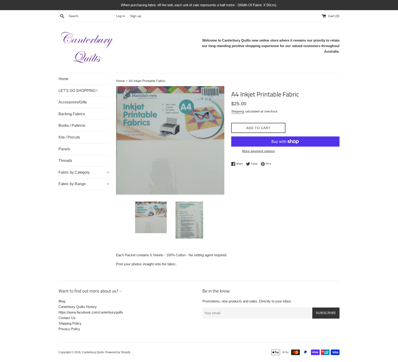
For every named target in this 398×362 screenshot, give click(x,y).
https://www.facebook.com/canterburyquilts (91, 312)
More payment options (258, 151)
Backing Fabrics (72, 114)
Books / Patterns (72, 125)
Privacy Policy (69, 329)
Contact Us (67, 318)
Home (63, 79)
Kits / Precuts (69, 137)
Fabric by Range (84, 184)
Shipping (237, 111)
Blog (62, 301)
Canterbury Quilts (93, 352)
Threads (65, 161)
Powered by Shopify (117, 352)
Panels (64, 149)
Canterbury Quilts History (78, 307)
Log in (120, 16)
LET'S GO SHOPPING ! (78, 91)
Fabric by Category (84, 172)
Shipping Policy (70, 323)
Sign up (135, 16)
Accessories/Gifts (73, 102)
